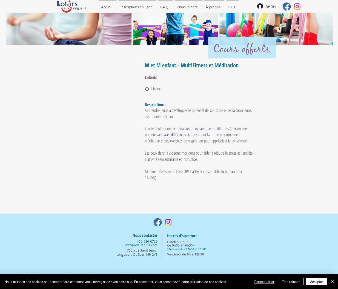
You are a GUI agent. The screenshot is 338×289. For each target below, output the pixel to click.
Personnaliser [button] (264, 281)
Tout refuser (291, 281)
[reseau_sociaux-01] (286, 6)
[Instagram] (297, 6)
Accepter (316, 281)
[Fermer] (332, 281)
